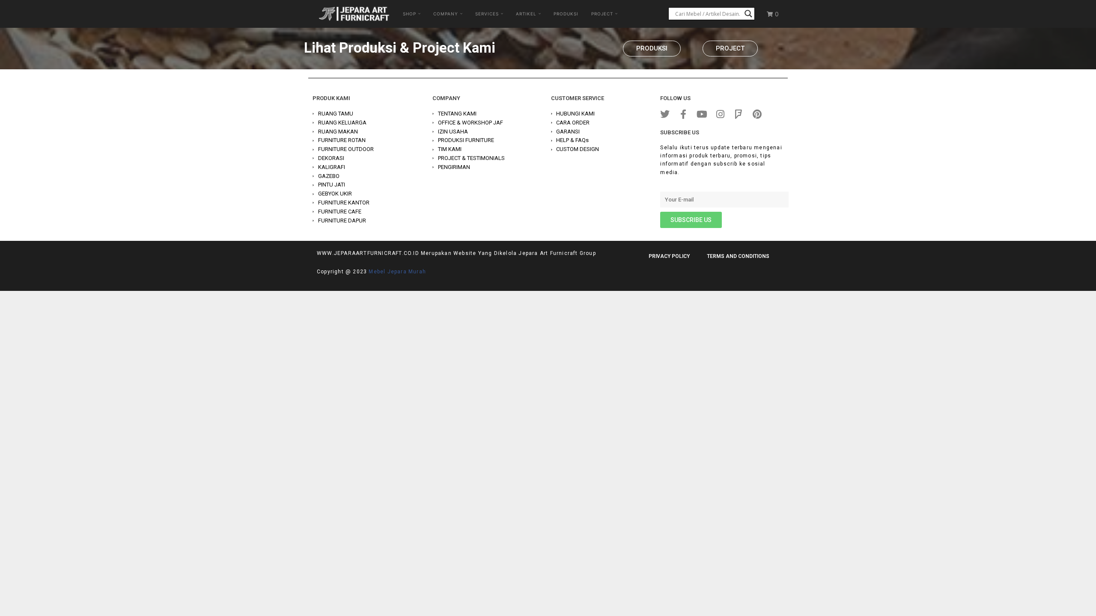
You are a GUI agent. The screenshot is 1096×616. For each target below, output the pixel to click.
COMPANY (445, 13)
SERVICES (487, 13)
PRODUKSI (566, 13)
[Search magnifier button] (748, 14)
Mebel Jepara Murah (397, 272)
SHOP (409, 13)
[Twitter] (665, 114)
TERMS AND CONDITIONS (738, 256)
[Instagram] (720, 114)
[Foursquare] (738, 114)
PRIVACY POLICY (669, 256)
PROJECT (602, 13)
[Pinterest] (757, 114)
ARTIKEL (526, 13)
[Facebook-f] (683, 114)
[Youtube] (701, 114)
